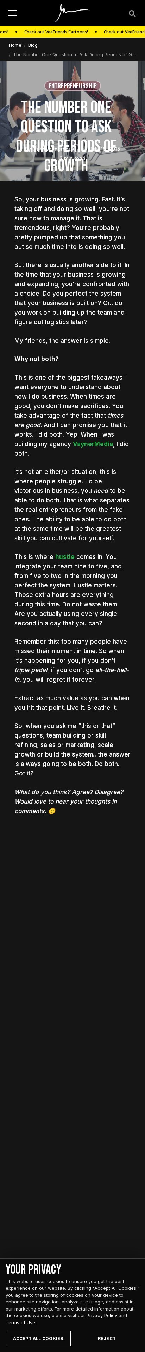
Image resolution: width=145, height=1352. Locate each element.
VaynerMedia (93, 444)
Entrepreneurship (73, 85)
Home (15, 45)
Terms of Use (20, 1322)
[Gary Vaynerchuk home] (73, 13)
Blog (33, 45)
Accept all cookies (38, 1338)
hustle (65, 556)
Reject (107, 1338)
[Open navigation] (12, 13)
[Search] (131, 13)
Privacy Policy (102, 1315)
